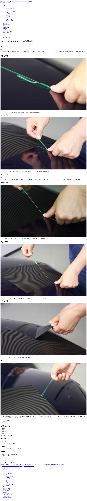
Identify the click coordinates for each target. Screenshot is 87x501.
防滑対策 (8, 15)
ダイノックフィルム (10, 11)
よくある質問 (6, 27)
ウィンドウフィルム (10, 9)
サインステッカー (10, 20)
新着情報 (5, 28)
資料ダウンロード (7, 26)
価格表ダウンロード (7, 24)
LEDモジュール (9, 12)
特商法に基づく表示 (7, 31)
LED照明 (8, 13)
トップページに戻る (5, 420)
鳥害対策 (8, 16)
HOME (4, 4)
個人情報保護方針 (7, 34)
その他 (7, 22)
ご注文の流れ (6, 30)
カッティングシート (10, 8)
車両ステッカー (9, 19)
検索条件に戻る (4, 421)
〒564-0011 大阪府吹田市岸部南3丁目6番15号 (11, 448)
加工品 (7, 18)
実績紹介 (5, 23)
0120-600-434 (3, 433)
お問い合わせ (6, 32)
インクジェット (9, 7)
